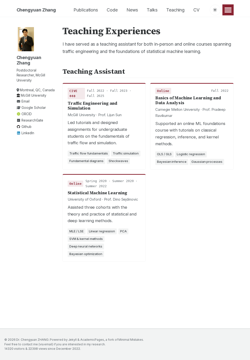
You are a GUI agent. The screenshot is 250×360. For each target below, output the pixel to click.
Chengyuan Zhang (36, 9)
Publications (85, 9)
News (132, 9)
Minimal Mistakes (130, 339)
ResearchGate (32, 120)
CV (196, 9)
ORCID (26, 114)
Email (25, 101)
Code (112, 9)
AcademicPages (92, 339)
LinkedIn (27, 133)
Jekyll (72, 339)
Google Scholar (33, 108)
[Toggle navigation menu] (228, 9)
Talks (152, 9)
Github (26, 127)
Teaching (175, 9)
